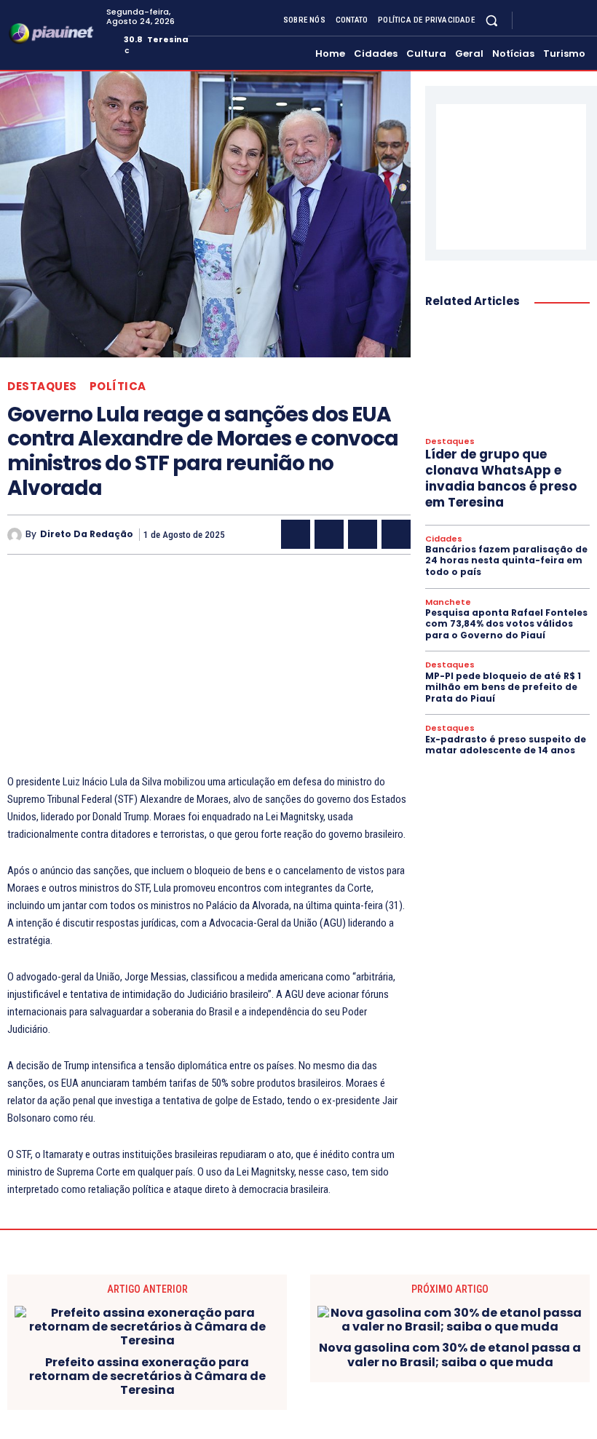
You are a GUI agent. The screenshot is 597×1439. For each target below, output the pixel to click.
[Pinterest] (362, 534)
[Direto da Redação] (16, 535)
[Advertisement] (209, 671)
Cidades (443, 539)
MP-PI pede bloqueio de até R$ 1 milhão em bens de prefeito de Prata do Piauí (503, 687)
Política (118, 386)
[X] (563, 20)
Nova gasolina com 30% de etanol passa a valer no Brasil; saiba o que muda (450, 1354)
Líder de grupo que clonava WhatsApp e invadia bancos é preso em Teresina (501, 478)
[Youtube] (581, 20)
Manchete (448, 602)
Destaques (42, 386)
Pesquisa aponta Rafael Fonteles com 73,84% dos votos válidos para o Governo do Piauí (506, 623)
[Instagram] (546, 20)
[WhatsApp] (396, 534)
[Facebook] (528, 20)
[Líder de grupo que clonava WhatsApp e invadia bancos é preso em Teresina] (507, 374)
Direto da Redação (86, 534)
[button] (491, 20)
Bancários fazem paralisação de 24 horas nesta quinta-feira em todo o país (506, 560)
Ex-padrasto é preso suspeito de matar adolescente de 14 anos (505, 745)
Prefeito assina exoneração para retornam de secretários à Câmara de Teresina (147, 1376)
